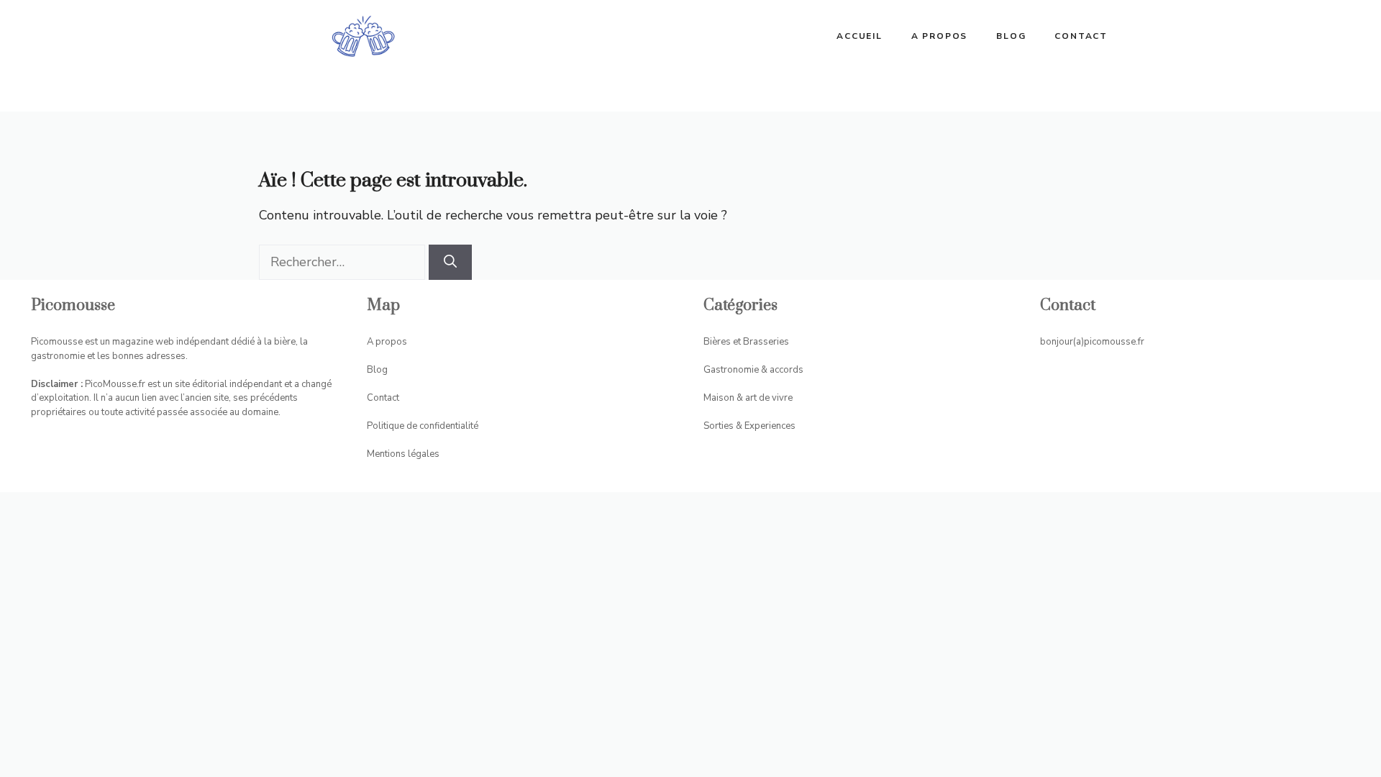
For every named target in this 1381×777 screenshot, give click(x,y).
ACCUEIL (860, 36)
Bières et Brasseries (746, 341)
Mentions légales (403, 453)
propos (391, 341)
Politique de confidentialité (422, 425)
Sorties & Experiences (749, 425)
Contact (1081, 36)
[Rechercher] (450, 262)
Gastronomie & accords (753, 369)
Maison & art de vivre (748, 397)
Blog (1011, 36)
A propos (939, 36)
